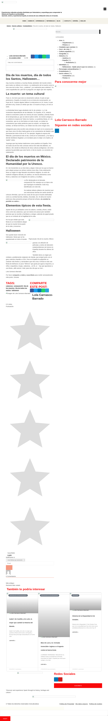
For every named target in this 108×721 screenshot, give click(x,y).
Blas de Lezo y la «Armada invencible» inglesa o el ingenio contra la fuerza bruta (52, 646)
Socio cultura (17, 26)
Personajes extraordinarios (69, 69)
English (83, 21)
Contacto (67, 21)
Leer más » (12, 640)
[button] (105, 9)
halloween (15, 290)
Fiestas (65, 78)
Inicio (9, 26)
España (65, 60)
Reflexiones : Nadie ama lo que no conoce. (77, 67)
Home (24, 21)
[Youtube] (99, 9)
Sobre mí (31, 21)
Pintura (65, 45)
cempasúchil (18, 286)
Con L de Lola (64, 49)
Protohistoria (64, 71)
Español (75, 21)
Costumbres (27, 26)
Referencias (50, 21)
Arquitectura (66, 43)
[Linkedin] (93, 9)
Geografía (62, 54)
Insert (5, 718)
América (65, 58)
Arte (60, 40)
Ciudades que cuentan (67, 47)
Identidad (62, 65)
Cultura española (65, 51)
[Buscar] (99, 32)
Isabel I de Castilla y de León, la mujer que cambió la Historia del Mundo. (21, 622)
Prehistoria (70, 62)
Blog (58, 21)
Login (9, 555)
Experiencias (40, 21)
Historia (62, 56)
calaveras (9, 286)
